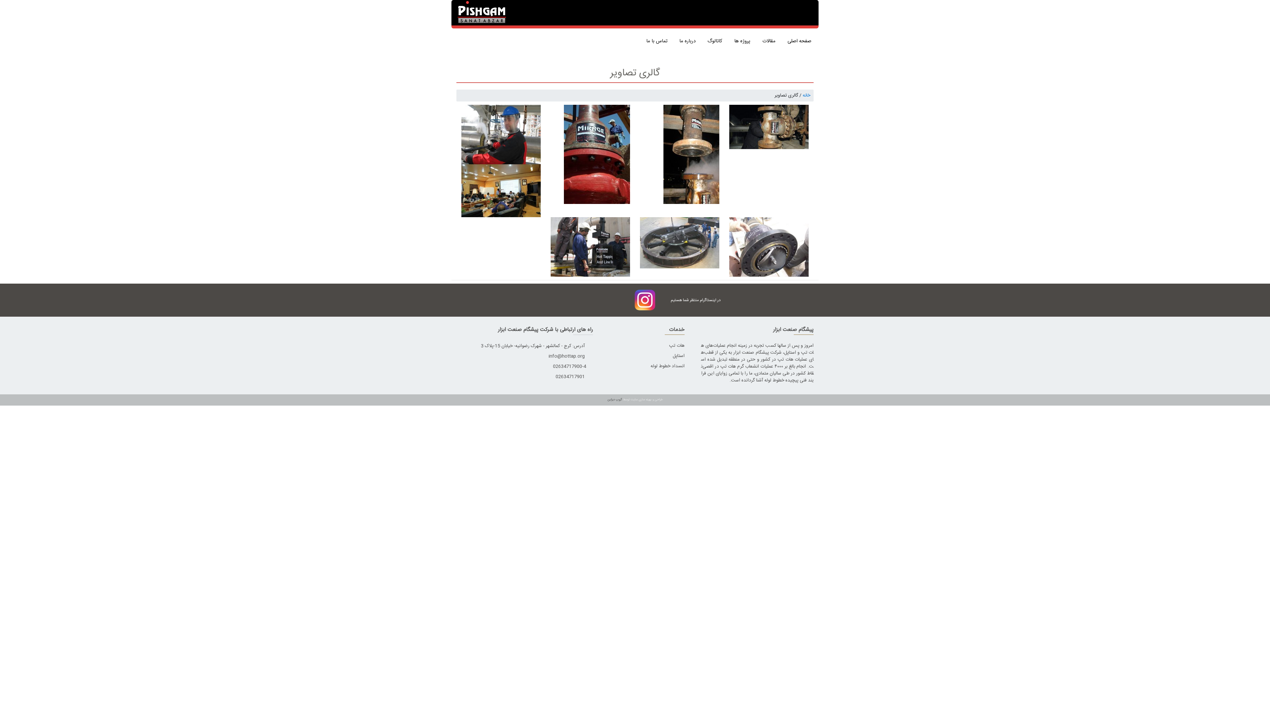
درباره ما (688, 41)
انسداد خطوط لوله (668, 366)
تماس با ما (658, 41)
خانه (806, 95)
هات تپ (677, 346)
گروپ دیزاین (615, 399)
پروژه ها (743, 41)
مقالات (770, 41)
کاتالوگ (716, 41)
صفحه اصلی (800, 41)
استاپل (679, 356)
